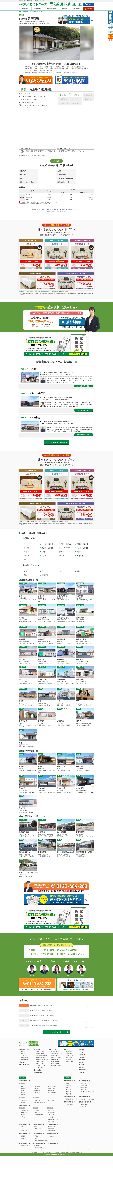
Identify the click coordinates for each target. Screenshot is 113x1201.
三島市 (44, 552)
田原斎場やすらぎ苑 (71, 1099)
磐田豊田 (51, 1128)
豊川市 (44, 571)
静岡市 (26, 548)
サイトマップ (80, 1149)
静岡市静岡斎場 (39, 1115)
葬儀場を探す (37, 8)
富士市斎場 (24, 1131)
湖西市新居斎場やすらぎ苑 (41, 1140)
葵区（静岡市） (65, 548)
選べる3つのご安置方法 (25, 1064)
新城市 (26, 575)
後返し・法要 (69, 1061)
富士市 (26, 552)
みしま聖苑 (38, 1128)
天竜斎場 (51, 1100)
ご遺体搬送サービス (56, 1053)
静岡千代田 (38, 1112)
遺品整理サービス (56, 1061)
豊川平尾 (83, 1089)
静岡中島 (23, 1117)
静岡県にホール (31, 538)
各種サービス (52, 1050)
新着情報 (81, 1050)
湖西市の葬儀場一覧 (38, 1133)
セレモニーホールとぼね (87, 1099)
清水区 (50, 1108)
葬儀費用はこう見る (41, 1057)
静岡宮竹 (23, 1115)
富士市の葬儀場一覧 (24, 1124)
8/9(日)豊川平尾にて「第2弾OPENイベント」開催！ (58, 1021)
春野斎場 (37, 1100)
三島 (36, 1126)
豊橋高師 (68, 1089)
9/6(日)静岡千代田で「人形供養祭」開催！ (58, 1006)
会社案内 (81, 1062)
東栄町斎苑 (84, 1104)
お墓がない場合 (40, 1061)
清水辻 (51, 1117)
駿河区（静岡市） (48, 548)
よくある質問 (39, 1067)
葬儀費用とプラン (51, 8)
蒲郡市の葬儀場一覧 (84, 1096)
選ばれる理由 (37, 1070)
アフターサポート (69, 1050)
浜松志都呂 (52, 1088)
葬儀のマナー (39, 1063)
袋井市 (44, 556)
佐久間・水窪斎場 (40, 1102)
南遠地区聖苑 (38, 1147)
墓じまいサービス (56, 1051)
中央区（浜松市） (48, 544)
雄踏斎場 (23, 1094)
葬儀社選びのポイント (42, 1053)
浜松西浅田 (38, 1092)
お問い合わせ (82, 1069)
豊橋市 (26, 571)
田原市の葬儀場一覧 (69, 1096)
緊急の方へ (90, 8)
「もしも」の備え (41, 1051)
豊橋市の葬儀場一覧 (69, 1080)
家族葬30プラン (25, 1057)
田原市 (61, 571)
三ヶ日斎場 (24, 1100)
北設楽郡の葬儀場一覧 (85, 1102)
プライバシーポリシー (70, 1149)
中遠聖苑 (51, 1136)
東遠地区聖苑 (24, 1145)
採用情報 (81, 1057)
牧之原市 (80, 556)
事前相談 (64, 8)
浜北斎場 (23, 1102)
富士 (22, 1126)
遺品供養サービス (56, 1063)
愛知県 (67, 1077)
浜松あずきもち (25, 1090)
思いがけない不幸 (41, 1065)
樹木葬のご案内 (55, 1059)
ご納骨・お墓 (69, 1055)
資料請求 (90, 4)
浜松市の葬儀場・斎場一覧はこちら (56, 211)
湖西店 (37, 1136)
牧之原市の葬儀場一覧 (39, 1143)
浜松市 (26, 544)
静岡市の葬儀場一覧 (24, 1105)
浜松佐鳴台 (38, 1090)
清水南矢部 (52, 1112)
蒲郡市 (79, 571)
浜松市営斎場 (53, 1092)
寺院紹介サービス (56, 1055)
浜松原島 (51, 1090)
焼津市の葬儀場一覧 (24, 1133)
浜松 (22, 1086)
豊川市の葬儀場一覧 (84, 1080)
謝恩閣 (37, 1145)
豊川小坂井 (84, 1087)
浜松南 (37, 1088)
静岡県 (22, 1077)
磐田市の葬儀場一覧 (52, 1124)
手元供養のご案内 (56, 1065)
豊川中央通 (84, 1085)
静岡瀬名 (37, 1110)
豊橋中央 (68, 1085)
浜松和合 (37, 1086)
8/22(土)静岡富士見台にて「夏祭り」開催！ (58, 1016)
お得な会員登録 (76, 8)
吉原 (22, 1128)
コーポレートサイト (90, 1149)
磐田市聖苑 (52, 1131)
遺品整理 (68, 1059)
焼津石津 (23, 1136)
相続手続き (69, 1051)
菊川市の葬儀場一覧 (24, 1143)
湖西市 (26, 556)
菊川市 (61, 556)
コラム (81, 1052)
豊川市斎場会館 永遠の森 (87, 1091)
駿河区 (21, 1108)
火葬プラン (24, 1053)
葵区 (35, 1108)
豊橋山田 (68, 1091)
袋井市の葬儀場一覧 (52, 1133)
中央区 (21, 1083)
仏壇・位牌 (69, 1057)
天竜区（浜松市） (83, 544)
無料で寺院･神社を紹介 (42, 1055)
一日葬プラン (24, 1055)
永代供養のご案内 (56, 1057)
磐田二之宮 (52, 1126)
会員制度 (81, 1064)
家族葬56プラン (25, 1059)
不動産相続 (69, 1053)
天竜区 (36, 1097)
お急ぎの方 (22, 1062)
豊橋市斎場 (69, 1094)
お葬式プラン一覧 (24, 1050)
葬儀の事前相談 (38, 1072)
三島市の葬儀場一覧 (38, 1124)
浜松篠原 (23, 1092)
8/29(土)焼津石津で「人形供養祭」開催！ (58, 1011)
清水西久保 (52, 1110)
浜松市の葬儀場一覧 (24, 1080)
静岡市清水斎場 (53, 1119)
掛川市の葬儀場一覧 (52, 1143)
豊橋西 (67, 1083)
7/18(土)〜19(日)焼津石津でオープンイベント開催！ (57, 1026)
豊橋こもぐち (69, 1087)
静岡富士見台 (24, 1110)
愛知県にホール (31, 565)
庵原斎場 (51, 1121)
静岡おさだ (24, 1112)
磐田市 (61, 552)
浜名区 (21, 1097)
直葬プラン (24, 1051)
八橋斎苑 (83, 1106)
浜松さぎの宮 (53, 1086)
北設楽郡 (45, 575)
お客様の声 (82, 1059)
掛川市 (26, 559)
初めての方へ (25, 8)
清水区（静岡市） (83, 548)
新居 (36, 1138)
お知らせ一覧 (56, 1032)
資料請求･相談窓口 (72, 322)
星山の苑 (23, 1138)
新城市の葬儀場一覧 (69, 1102)
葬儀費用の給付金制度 (42, 1059)
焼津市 (79, 552)
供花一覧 (81, 1072)
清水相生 (51, 1115)
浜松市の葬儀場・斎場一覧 (56, 442)
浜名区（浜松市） (66, 544)
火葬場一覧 (82, 1054)
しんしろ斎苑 (69, 1104)
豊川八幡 (83, 1083)
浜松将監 (23, 1088)
